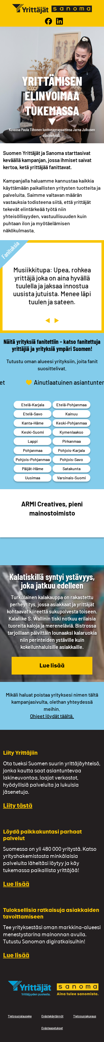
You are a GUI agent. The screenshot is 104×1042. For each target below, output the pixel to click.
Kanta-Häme (33, 422)
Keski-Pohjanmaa (71, 422)
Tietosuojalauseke (20, 1016)
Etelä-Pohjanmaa (71, 404)
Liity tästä (17, 806)
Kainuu (71, 413)
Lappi (33, 441)
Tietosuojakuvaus (84, 1016)
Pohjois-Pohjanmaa (33, 459)
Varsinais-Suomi (71, 477)
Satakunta (72, 468)
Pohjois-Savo (71, 459)
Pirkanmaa (71, 441)
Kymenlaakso (71, 432)
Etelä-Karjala (32, 404)
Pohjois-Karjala (71, 450)
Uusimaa (32, 477)
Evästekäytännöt (52, 1016)
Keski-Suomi (32, 432)
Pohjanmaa (32, 450)
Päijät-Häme (32, 468)
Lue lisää (52, 666)
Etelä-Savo (32, 413)
